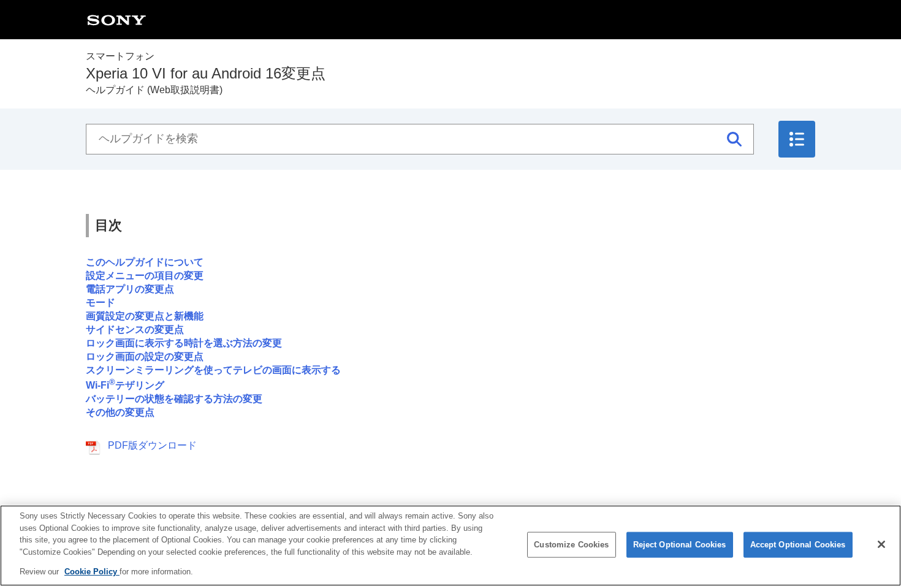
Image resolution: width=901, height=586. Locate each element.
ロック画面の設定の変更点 (144, 356)
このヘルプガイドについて (144, 262)
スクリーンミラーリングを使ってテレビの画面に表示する (213, 370)
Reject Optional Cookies (679, 544)
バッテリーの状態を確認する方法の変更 (174, 399)
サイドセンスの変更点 (135, 329)
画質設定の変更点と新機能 (144, 316)
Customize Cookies (571, 544)
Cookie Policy (92, 571)
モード (100, 302)
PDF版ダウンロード (152, 445)
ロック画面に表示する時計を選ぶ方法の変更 (184, 343)
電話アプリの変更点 (130, 289)
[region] (450, 545)
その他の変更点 (120, 412)
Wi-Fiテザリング (125, 385)
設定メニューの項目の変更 (144, 275)
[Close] (881, 544)
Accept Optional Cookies (798, 544)
